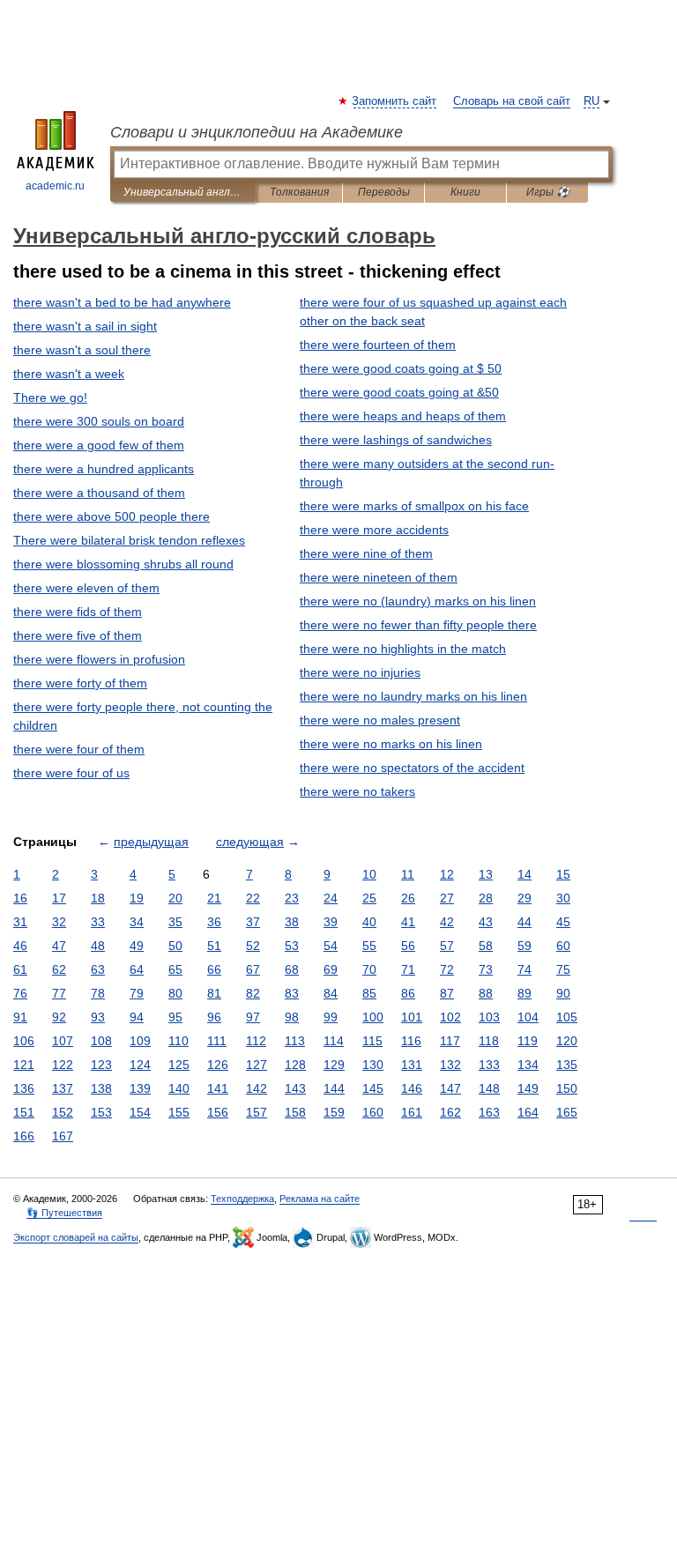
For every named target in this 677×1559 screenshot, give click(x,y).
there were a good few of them (98, 445)
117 (450, 1041)
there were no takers (357, 791)
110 (178, 1041)
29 (524, 898)
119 (527, 1041)
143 (295, 1088)
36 (214, 922)
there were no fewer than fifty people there (418, 625)
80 (175, 993)
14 (524, 874)
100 (372, 1017)
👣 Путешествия (64, 1212)
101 (411, 1017)
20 (175, 898)
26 (408, 898)
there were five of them (77, 635)
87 (447, 993)
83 (292, 993)
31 (20, 922)
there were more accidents (374, 530)
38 (292, 922)
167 (62, 1136)
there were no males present (380, 720)
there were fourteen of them (378, 345)
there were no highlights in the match (403, 649)
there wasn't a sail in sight (85, 326)
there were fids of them (77, 612)
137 (62, 1088)
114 (334, 1041)
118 (489, 1041)
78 (98, 993)
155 (179, 1112)
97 (253, 1017)
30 (563, 898)
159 (334, 1112)
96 (214, 1017)
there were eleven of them (86, 588)
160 (372, 1112)
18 (98, 898)
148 (489, 1088)
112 (256, 1041)
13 (486, 874)
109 (140, 1041)
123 (101, 1065)
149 (528, 1088)
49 (137, 946)
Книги (465, 192)
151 (23, 1112)
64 (137, 969)
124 (140, 1065)
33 (98, 922)
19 (137, 898)
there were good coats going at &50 (399, 392)
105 (566, 1017)
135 (566, 1065)
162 (450, 1112)
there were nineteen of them (379, 577)
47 (59, 946)
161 (411, 1112)
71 (408, 969)
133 (489, 1065)
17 (59, 898)
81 (214, 993)
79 (137, 993)
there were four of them (79, 749)
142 (256, 1088)
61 (20, 969)
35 (175, 922)
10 (369, 874)
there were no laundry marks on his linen (413, 696)
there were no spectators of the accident (412, 768)
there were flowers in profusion (99, 659)
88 (486, 993)
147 (450, 1088)
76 (20, 993)
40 (369, 922)
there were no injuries (360, 672)
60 (563, 946)
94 (137, 1017)
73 (486, 969)
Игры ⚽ (547, 192)
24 (331, 898)
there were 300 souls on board (98, 421)
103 (489, 1017)
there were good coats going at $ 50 (401, 368)
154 (140, 1112)
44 (524, 922)
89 (524, 993)
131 (411, 1065)
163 (489, 1112)
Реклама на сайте (319, 1198)
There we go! (50, 397)
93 (98, 1017)
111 (217, 1041)
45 (563, 922)
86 (408, 993)
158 (295, 1112)
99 (331, 1017)
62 (59, 969)
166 (23, 1136)
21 (214, 898)
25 (369, 898)
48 (98, 946)
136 (23, 1088)
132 (450, 1065)
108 (101, 1041)
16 (20, 898)
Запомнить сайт (394, 101)
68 (292, 969)
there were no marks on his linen (391, 744)
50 (175, 946)
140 (179, 1088)
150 (566, 1088)
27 (447, 898)
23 (292, 898)
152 (62, 1112)
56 (408, 946)
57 (447, 946)
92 (59, 1017)
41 (408, 922)
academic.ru (55, 186)
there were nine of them (366, 553)
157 (256, 1112)
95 (175, 1017)
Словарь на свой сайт (511, 101)
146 (411, 1088)
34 (137, 922)
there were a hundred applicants (103, 469)
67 (253, 969)
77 (59, 993)
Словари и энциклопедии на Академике (256, 132)
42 (447, 922)
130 (372, 1065)
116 (411, 1041)
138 (101, 1088)
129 (334, 1065)
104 (528, 1017)
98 (292, 1017)
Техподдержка (242, 1198)
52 (253, 946)
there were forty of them (80, 683)
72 (447, 969)
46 (20, 946)
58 (486, 946)
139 (140, 1088)
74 (524, 969)
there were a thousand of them (99, 493)
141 (217, 1088)
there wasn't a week (68, 374)
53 (292, 946)
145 (372, 1088)
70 (369, 969)
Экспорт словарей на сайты (75, 1237)
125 (179, 1065)
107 (62, 1041)
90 (563, 993)
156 (217, 1112)
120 (566, 1041)
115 (372, 1041)
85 (369, 993)
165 (566, 1112)
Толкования (299, 192)
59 (524, 946)
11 (407, 874)
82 (253, 993)
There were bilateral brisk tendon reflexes (129, 540)
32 (59, 922)
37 (253, 922)
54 (331, 946)
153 (101, 1112)
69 (331, 969)
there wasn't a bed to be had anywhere (122, 302)
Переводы (384, 192)
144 (334, 1088)
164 (528, 1112)
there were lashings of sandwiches (396, 440)
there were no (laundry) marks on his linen (418, 601)
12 (447, 874)
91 (20, 1017)
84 (331, 993)
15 (563, 874)
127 (256, 1065)
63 (98, 969)
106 (23, 1041)
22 (253, 898)
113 (295, 1041)
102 (450, 1017)
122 (62, 1065)
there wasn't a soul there (82, 350)
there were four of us (71, 773)
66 (214, 969)
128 (295, 1065)
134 (528, 1065)
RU (591, 101)
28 (486, 898)
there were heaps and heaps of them (403, 416)
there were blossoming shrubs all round (123, 564)
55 (369, 946)
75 (563, 969)
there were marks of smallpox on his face (414, 506)
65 (175, 969)
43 (486, 922)
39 (331, 922)
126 (217, 1065)
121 (23, 1065)
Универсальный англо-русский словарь (182, 192)
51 (214, 946)
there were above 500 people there (111, 516)
